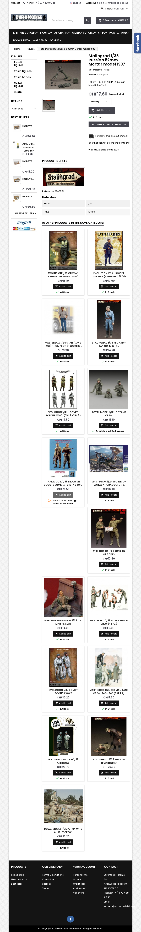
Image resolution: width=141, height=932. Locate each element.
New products (19, 879)
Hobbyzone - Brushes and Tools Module (28, 161)
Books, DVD (21, 40)
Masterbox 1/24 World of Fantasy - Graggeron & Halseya (108, 485)
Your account (84, 867)
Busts (18, 92)
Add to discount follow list (108, 124)
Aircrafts (61, 32)
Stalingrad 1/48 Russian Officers (109, 552)
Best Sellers (20, 117)
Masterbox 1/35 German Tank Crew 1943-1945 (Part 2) (108, 691)
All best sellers (25, 213)
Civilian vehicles (83, 32)
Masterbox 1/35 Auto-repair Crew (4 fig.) (109, 622)
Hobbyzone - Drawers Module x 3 (28, 179)
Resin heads (22, 77)
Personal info (80, 874)
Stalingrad (102, 74)
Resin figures (23, 71)
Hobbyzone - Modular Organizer (28, 196)
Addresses (79, 888)
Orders (77, 879)
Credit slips (79, 883)
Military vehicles (24, 32)
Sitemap (47, 883)
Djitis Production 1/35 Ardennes (63, 761)
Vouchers (78, 892)
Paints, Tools (118, 32)
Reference (95, 69)
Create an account (118, 2)
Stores (45, 888)
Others (54, 40)
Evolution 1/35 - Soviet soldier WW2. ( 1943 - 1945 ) (63, 413)
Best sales (17, 883)
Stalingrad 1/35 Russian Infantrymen (109, 761)
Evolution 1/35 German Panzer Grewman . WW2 (63, 274)
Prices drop (17, 874)
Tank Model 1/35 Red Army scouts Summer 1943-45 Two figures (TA (63, 485)
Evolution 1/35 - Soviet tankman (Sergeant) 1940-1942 (108, 276)
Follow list (110, 8)
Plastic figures (19, 64)
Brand (92, 74)
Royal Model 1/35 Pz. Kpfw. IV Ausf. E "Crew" (63, 830)
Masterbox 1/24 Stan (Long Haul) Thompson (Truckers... (63, 344)
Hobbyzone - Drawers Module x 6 (28, 126)
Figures (45, 32)
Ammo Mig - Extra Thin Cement (28, 143)
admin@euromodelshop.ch (120, 906)
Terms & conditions (53, 874)
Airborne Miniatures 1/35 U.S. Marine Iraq (63, 622)
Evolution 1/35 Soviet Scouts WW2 (63, 691)
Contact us (48, 879)
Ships (101, 32)
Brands (16, 101)
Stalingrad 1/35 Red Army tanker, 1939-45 (109, 344)
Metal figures (19, 84)
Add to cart (101, 110)
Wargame (39, 40)
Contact (15, 2)
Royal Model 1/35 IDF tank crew (109, 413)
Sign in (100, 2)
